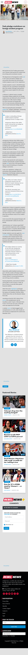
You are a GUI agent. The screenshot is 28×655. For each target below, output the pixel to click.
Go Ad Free (6, 67)
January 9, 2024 (19, 266)
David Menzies (7, 490)
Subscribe (5, 606)
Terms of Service (6, 603)
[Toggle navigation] (2, 2)
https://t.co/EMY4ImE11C (11, 259)
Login (4, 615)
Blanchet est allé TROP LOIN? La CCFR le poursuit (13, 435)
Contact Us (5, 611)
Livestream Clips (7, 464)
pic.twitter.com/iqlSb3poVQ (12, 196)
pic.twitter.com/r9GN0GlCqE (12, 261)
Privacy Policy (5, 601)
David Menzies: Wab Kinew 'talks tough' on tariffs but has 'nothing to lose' (14, 460)
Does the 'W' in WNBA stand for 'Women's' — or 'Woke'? (13, 486)
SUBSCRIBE (7, 514)
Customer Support (6, 608)
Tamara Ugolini (7, 415)
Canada (5, 386)
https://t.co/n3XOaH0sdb (16, 129)
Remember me (9, 524)
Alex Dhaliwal (9, 31)
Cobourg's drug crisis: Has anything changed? (13, 412)
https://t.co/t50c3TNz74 (15, 194)
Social (4, 613)
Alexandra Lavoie (8, 438)
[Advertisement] (14, 52)
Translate (13, 636)
